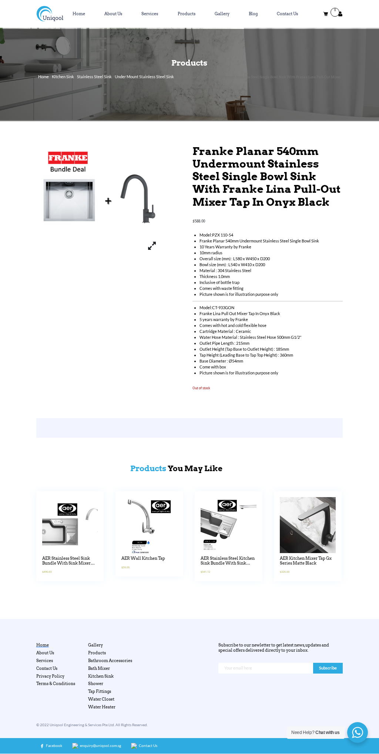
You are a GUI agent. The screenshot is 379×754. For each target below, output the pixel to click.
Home (79, 13)
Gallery (222, 13)
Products (186, 13)
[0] (325, 13)
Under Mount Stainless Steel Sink (144, 76)
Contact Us (287, 13)
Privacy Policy (50, 676)
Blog (253, 13)
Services (149, 13)
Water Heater (101, 707)
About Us (113, 13)
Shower (95, 683)
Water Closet (101, 699)
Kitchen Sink (63, 76)
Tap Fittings (99, 691)
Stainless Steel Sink (94, 76)
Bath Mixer (99, 668)
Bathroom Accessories (110, 660)
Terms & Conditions (55, 683)
